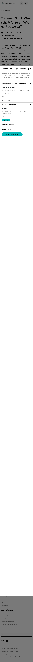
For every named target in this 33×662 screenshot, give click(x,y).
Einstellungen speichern (13, 134)
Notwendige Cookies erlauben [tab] (14, 83)
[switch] (6, 120)
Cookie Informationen (8, 124)
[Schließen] (30, 69)
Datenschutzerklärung (7, 129)
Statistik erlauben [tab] (9, 104)
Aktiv (6, 120)
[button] (16, 83)
